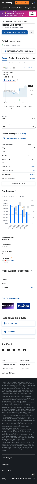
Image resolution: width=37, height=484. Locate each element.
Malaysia (28, 8)
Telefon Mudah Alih (8, 364)
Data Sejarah (13, 63)
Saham (4, 8)
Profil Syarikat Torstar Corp (15, 271)
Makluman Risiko (7, 471)
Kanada (32, 287)
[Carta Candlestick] (4, 68)
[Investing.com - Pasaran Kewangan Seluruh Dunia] (9, 3)
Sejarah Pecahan (24, 63)
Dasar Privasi (5, 464)
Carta (11, 58)
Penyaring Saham (16, 8)
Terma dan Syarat (7, 458)
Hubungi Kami (24, 369)
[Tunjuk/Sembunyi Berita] (14, 68)
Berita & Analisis (22, 58)
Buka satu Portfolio (8, 369)
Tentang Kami (24, 360)
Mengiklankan (25, 364)
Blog (3, 360)
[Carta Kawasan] (6, 68)
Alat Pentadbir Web (8, 373)
